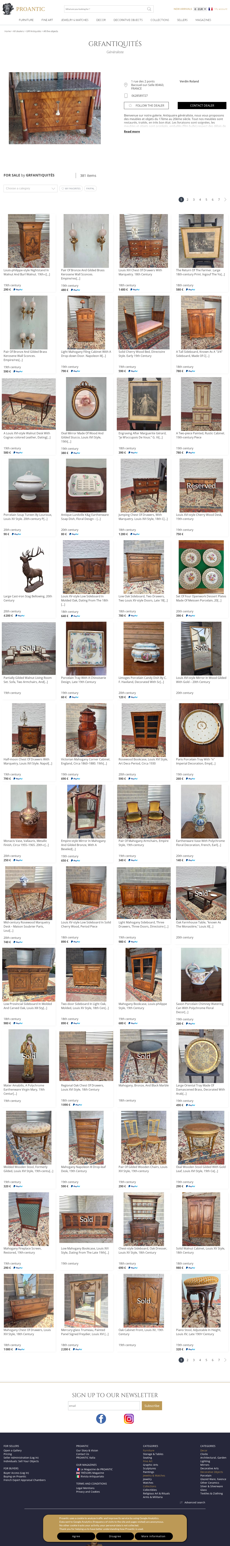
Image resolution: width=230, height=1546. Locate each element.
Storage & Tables (153, 1454)
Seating (147, 1457)
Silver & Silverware (211, 1486)
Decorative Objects (128, 20)
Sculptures (149, 1468)
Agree (76, 1536)
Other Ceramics (209, 1482)
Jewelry (147, 1479)
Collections (160, 20)
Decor (101, 20)
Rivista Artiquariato (92, 1476)
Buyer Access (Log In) (16, 1473)
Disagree (115, 1536)
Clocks (204, 1454)
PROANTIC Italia (85, 1457)
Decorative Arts (209, 1468)
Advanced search (195, 1502)
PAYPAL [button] (90, 188)
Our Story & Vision (87, 1450)
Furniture (26, 20)
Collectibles (150, 1490)
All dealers (18, 31)
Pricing (8, 1454)
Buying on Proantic (15, 1476)
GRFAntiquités (33, 31)
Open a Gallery (13, 1450)
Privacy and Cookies (88, 1491)
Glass (203, 1490)
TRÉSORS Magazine (92, 1473)
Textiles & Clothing (211, 1493)
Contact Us (82, 1454)
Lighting (205, 1461)
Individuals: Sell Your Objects (21, 1461)
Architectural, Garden (213, 1457)
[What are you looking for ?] (149, 9)
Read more (132, 131)
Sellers (182, 20)
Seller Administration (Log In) (21, 1457)
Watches (148, 1482)
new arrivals (183, 8)
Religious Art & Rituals (156, 1493)
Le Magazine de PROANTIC (97, 1469)
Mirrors (204, 1464)
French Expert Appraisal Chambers (25, 1480)
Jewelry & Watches (74, 20)
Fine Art (47, 20)
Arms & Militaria (153, 1497)
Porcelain (205, 1475)
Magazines (203, 20)
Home (7, 31)
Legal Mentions (85, 1488)
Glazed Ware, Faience (213, 1479)
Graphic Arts (150, 1464)
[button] (70, 188)
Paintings (148, 1472)
